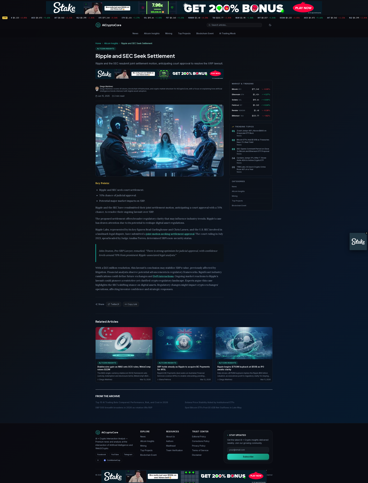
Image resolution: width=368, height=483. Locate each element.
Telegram (128, 454)
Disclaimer (197, 455)
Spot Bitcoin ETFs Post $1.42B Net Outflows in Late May (213, 407)
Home (98, 43)
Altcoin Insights (152, 33)
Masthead (171, 445)
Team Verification (174, 450)
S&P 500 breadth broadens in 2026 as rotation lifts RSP (123, 407)
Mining (168, 33)
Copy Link (132, 304)
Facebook (101, 454)
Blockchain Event (205, 33)
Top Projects (184, 33)
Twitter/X (115, 304)
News (135, 33)
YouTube (115, 454)
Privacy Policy (198, 445)
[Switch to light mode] (270, 25)
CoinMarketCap (113, 460)
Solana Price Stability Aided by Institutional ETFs (209, 402)
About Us (170, 436)
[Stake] (358, 241)
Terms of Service (200, 450)
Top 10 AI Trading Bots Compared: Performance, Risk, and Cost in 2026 (131, 402)
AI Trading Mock (227, 33)
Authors (169, 441)
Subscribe (248, 456)
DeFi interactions (163, 276)
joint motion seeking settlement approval (170, 233)
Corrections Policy (200, 441)
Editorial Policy (199, 436)
